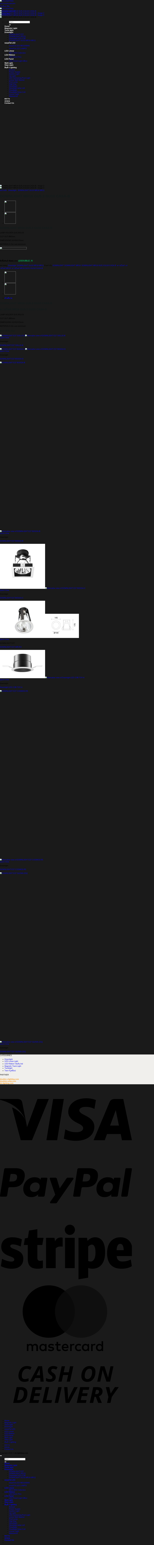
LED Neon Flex (15, 1494)
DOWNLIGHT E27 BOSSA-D (11, 359)
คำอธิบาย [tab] (8, 298)
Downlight (12, 190)
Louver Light (14, 1531)
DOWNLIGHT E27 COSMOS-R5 (13, 869)
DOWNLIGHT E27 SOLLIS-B (11, 345)
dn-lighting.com (6, 1083)
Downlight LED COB (17, 1475)
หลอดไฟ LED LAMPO (18, 1486)
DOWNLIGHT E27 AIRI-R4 (11, 647)
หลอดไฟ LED (10, 1429)
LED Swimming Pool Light (19, 1515)
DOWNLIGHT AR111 (17, 1473)
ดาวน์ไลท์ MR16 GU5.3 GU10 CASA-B (27, 268)
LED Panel (9, 1435)
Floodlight (13, 1527)
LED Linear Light (11, 1061)
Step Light (9, 1440)
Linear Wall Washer (17, 1517)
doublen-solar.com (8, 1081)
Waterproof (13, 1533)
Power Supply (14, 1509)
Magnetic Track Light (13, 1066)
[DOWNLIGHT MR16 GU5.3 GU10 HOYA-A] (10, 211)
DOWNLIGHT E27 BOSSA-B (11, 541)
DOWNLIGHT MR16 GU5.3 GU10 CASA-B (99, 265)
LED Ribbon (9, 1433)
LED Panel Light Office (18, 1498)
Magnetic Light (10, 1423)
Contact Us (9, 1449)
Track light (9, 1425)
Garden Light (14, 1511)
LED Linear (9, 1431)
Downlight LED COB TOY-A (11, 687)
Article (7, 1447)
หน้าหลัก (3, 190)
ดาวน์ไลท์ (121, 265)
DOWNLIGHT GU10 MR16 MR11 (31, 190)
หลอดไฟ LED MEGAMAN (19, 1483)
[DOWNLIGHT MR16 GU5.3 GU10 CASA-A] (10, 223)
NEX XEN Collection (17, 1490)
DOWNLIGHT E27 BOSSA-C (11, 598)
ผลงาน (7, 1445)
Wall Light (8, 1438)
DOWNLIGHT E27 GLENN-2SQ (13, 1052)
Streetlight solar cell (17, 1525)
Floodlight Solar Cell (17, 1529)
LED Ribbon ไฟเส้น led (14, 1064)
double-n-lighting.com (9, 1079)
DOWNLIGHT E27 (16, 1471)
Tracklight (8, 1068)
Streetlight (13, 1523)
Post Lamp (13, 1519)
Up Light (12, 1513)
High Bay (12, 1521)
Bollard (12, 1507)
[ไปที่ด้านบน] (1, 1455)
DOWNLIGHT (58, 265)
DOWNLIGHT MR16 (72, 265)
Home (7, 1421)
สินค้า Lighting (10, 1442)
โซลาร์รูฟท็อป (10, 1071)
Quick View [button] (4, 338)
